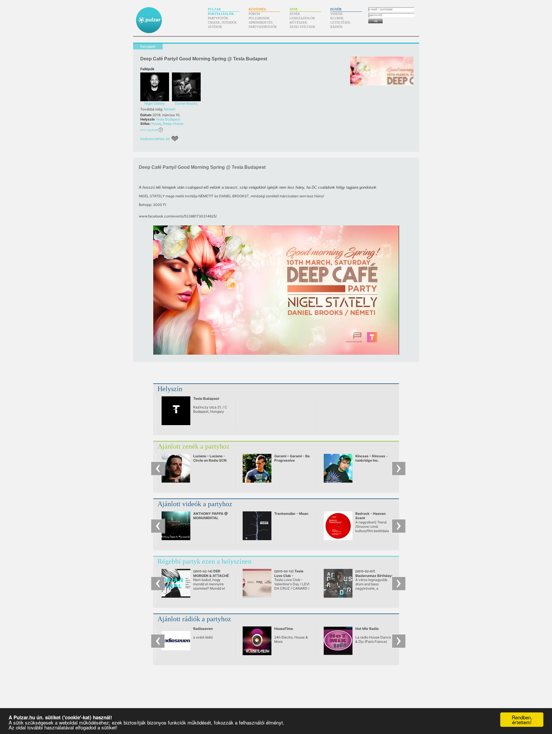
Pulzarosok (259, 18)
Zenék (295, 14)
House (156, 123)
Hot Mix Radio (367, 628)
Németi (169, 109)
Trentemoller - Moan (291, 513)
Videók (336, 14)
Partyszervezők (263, 26)
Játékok (215, 26)
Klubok (337, 18)
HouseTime (283, 628)
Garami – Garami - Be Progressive (292, 458)
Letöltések (340, 22)
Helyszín (170, 389)
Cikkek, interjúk (222, 22)
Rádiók (336, 26)
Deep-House (173, 123)
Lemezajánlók (302, 18)
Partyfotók (218, 18)
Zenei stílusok (302, 26)
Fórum (254, 14)
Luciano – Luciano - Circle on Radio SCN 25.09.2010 (210, 460)
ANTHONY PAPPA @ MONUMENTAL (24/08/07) (210, 517)
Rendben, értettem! (522, 720)
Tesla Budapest (168, 119)
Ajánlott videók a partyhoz (195, 504)
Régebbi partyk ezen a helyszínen (205, 561)
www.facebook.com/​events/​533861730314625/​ (178, 216)
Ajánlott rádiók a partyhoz (194, 619)
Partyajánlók (221, 14)
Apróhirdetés (261, 22)
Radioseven (203, 628)
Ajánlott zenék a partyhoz (194, 446)
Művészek (298, 22)
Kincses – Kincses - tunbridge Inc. (371, 458)
